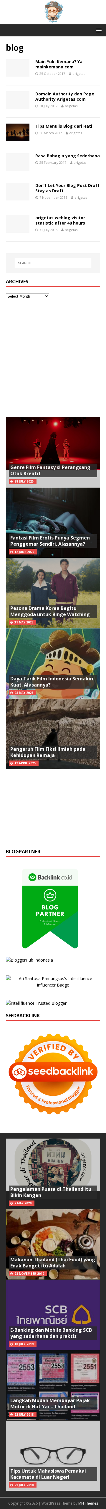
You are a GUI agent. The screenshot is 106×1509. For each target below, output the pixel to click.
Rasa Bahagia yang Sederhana (67, 156)
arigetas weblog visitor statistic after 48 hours (60, 220)
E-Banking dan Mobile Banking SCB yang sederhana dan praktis (51, 1333)
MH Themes (88, 1503)
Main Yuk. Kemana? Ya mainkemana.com (58, 64)
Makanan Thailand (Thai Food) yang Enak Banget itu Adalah (52, 1262)
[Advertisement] (53, 358)
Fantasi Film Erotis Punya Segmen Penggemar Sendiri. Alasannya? (50, 541)
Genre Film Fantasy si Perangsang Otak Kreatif (50, 470)
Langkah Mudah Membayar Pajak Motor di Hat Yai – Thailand (50, 1403)
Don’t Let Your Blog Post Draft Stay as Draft (67, 188)
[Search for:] (53, 263)
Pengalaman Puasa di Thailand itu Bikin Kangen (50, 1192)
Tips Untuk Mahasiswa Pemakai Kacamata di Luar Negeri (48, 1474)
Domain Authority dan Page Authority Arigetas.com (64, 96)
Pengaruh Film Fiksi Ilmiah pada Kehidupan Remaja (47, 752)
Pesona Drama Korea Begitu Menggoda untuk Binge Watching (50, 611)
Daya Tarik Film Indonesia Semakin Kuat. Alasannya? (51, 681)
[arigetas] (53, 21)
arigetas (79, 73)
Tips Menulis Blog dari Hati (63, 126)
